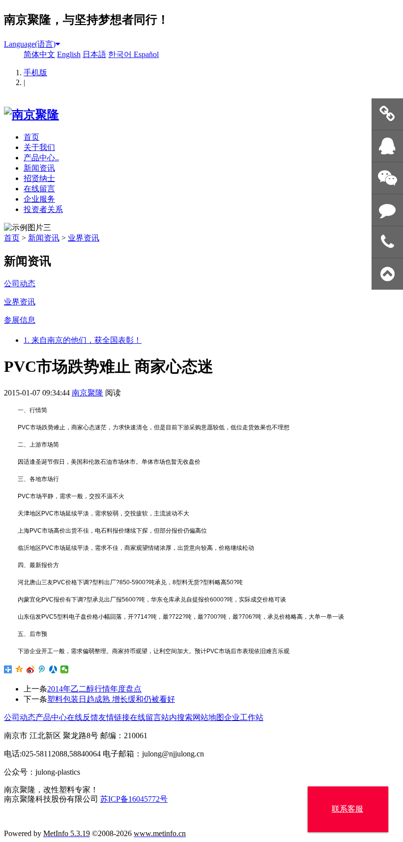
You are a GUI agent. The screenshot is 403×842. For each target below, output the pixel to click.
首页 (31, 137)
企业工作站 (243, 717)
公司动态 (19, 717)
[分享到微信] (64, 669)
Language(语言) (30, 44)
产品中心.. (41, 157)
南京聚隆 (87, 393)
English (69, 54)
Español (146, 54)
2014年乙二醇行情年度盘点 (94, 689)
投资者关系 (43, 209)
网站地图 (208, 717)
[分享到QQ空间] (19, 669)
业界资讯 (83, 238)
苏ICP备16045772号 (134, 799)
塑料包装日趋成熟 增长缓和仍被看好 (111, 699)
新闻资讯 (39, 168)
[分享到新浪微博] (31, 669)
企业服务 (39, 199)
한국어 (121, 54)
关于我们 (39, 147)
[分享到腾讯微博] (42, 669)
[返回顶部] (387, 274)
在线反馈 (82, 717)
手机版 (35, 72)
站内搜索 (177, 717)
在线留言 (39, 188)
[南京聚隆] (31, 114)
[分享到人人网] (53, 669)
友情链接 (114, 717)
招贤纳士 (39, 178)
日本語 (94, 54)
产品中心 (51, 717)
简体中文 (39, 54)
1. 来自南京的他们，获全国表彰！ (83, 340)
